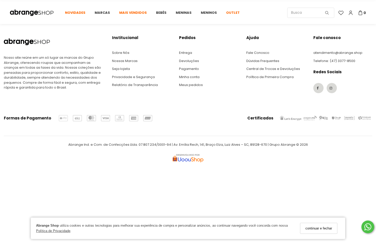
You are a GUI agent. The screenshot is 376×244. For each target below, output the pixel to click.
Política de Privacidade (53, 231)
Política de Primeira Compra (270, 77)
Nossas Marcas (125, 60)
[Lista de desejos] (341, 13)
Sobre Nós (120, 52)
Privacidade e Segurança (133, 77)
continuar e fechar (318, 228)
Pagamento (189, 68)
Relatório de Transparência (135, 84)
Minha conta (189, 77)
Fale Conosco (257, 52)
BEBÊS (161, 12)
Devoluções (189, 60)
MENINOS (209, 12)
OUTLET (233, 12)
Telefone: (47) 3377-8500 (334, 60)
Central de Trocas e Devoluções (273, 68)
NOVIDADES (75, 12)
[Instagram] (332, 88)
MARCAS (102, 12)
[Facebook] (318, 88)
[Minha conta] (351, 13)
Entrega (185, 52)
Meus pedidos (191, 84)
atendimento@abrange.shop (337, 52)
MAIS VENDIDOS (133, 12)
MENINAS (184, 12)
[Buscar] (327, 13)
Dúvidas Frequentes (262, 60)
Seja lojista (121, 68)
